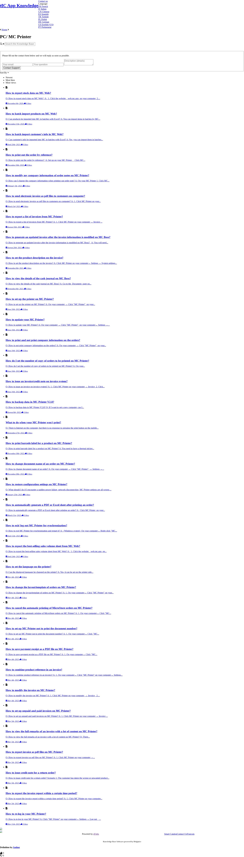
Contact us (43, 1)
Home (4, 29)
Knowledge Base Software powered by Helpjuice (122, 842)
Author (16, 847)
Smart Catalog (170, 834)
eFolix (96, 834)
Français (190, 834)
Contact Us (182, 834)
